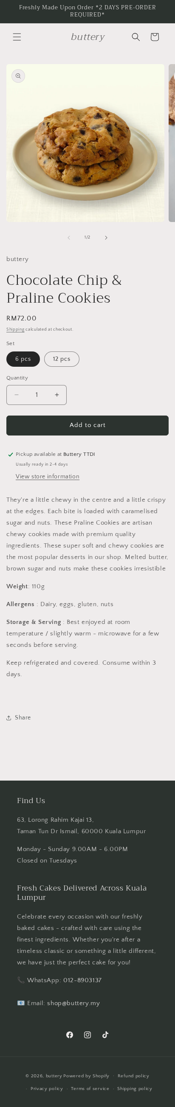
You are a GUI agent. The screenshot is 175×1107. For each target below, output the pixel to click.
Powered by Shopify (86, 1075)
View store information (47, 476)
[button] (17, 37)
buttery (54, 1075)
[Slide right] (106, 237)
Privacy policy (47, 1088)
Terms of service (90, 1088)
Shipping (15, 329)
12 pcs (62, 359)
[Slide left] (68, 237)
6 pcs (23, 359)
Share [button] (23, 717)
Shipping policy (134, 1088)
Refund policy (134, 1076)
